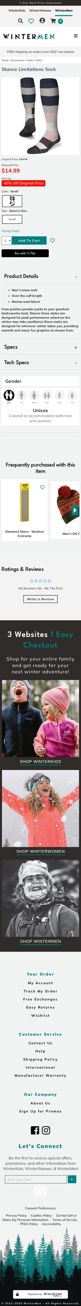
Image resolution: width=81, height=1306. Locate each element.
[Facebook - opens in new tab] (35, 1130)
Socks (29, 60)
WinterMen (64, 10)
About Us (40, 1103)
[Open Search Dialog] (20, 21)
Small (12, 219)
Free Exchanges (40, 999)
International (40, 1067)
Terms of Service (64, 1220)
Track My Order (41, 991)
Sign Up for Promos (40, 1111)
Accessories (17, 60)
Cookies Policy (41, 1215)
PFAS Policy (29, 1224)
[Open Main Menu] (67, 36)
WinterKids (16, 10)
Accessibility (51, 1224)
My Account (40, 983)
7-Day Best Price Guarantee (40, 2)
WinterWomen (40, 10)
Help (40, 1051)
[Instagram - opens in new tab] (46, 1130)
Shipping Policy (40, 1059)
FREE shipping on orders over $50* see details (40, 52)
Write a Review (40, 599)
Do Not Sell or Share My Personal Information (39, 1217)
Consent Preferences (40, 1208)
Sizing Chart (10, 231)
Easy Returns (40, 1007)
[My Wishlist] (31, 21)
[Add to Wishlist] (52, 240)
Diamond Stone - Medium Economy (24, 534)
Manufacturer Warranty (41, 1075)
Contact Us (41, 1043)
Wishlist (40, 1015)
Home (5, 60)
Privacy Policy (16, 1215)
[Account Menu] (42, 21)
